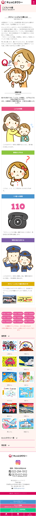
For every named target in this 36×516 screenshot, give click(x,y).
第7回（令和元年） (7, 321)
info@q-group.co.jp (18, 488)
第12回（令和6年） (18, 313)
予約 (18, 515)
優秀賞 (4, 336)
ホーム (6, 515)
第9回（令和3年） (18, 317)
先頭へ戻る (30, 515)
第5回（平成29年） (29, 321)
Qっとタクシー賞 (8, 438)
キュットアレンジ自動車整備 (18, 510)
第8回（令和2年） (29, 317)
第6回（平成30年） (18, 321)
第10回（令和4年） (7, 317)
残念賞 (4, 445)
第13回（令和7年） (7, 313)
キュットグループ (18, 502)
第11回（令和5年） (29, 313)
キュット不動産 (18, 506)
